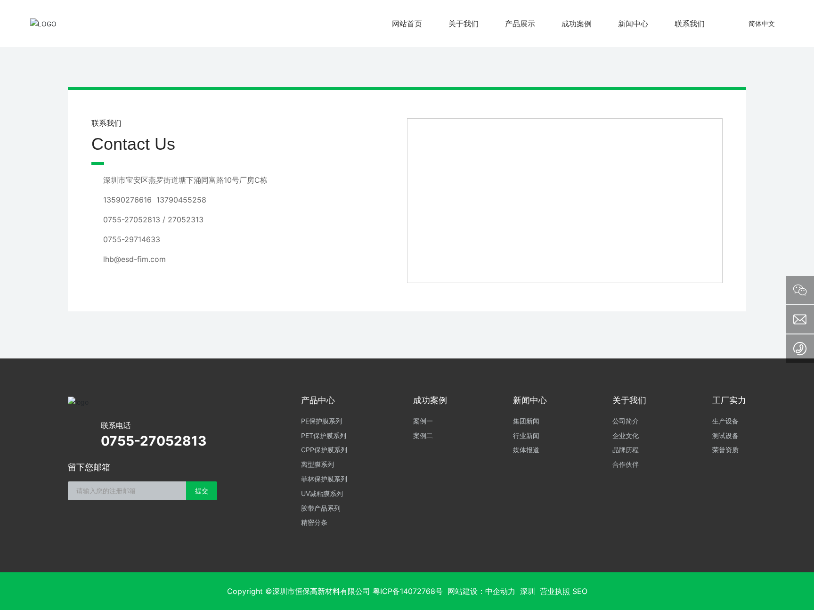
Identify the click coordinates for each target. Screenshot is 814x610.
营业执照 (555, 591)
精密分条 (314, 522)
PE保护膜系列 (321, 421)
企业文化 (625, 435)
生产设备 (725, 421)
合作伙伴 (625, 464)
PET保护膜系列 (323, 435)
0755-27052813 (131, 219)
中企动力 (500, 591)
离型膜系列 (317, 464)
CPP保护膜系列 (324, 450)
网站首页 (407, 23)
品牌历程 (625, 450)
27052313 (186, 219)
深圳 (527, 591)
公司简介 (625, 421)
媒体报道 (526, 450)
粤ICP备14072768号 (408, 591)
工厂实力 (729, 400)
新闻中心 (633, 23)
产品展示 (520, 23)
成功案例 (577, 23)
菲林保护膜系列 (324, 479)
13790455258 (181, 199)
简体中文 (762, 23)
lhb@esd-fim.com (134, 259)
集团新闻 (526, 421)
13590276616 (127, 199)
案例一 (423, 421)
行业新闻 (526, 435)
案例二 (423, 435)
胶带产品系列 (321, 508)
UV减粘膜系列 (322, 493)
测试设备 (725, 435)
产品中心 (318, 400)
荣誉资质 (725, 450)
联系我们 (690, 23)
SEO (579, 591)
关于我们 (463, 23)
